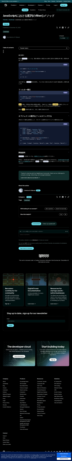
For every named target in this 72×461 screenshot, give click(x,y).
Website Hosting (58, 387)
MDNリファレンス (39, 156)
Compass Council (41, 396)
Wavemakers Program (42, 394)
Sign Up (7, 303)
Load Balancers (23, 404)
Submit (10, 325)
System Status (6, 442)
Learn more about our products (29, 177)
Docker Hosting (58, 392)
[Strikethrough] (24, 231)
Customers (5, 390)
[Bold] (20, 231)
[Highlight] (29, 231)
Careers (53, 1)
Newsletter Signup (41, 400)
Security (5, 404)
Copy (65, 64)
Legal (4, 400)
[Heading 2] (32, 231)
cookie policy (34, 457)
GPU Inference (57, 383)
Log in (55, 5)
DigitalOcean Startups (42, 392)
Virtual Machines (58, 400)
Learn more (31, 303)
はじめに (21, 55)
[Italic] (21, 231)
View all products (19, 356)
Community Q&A (41, 383)
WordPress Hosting (58, 398)
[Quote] (38, 231)
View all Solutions (58, 402)
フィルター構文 (25, 89)
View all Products (24, 429)
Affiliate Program (6, 396)
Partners (5, 392)
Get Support (59, 1)
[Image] (27, 231)
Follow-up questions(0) (49, 223)
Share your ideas (7, 444)
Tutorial (6, 24)
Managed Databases (25, 407)
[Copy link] (68, 27)
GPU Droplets (23, 383)
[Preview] (66, 231)
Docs (49, 1)
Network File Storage (25, 413)
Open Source (40, 398)
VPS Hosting (57, 385)
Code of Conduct (41, 413)
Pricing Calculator (41, 407)
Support (5, 435)
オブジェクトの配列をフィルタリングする (35, 116)
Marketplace (40, 402)
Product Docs (42, 10)
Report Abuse (6, 440)
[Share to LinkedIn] (63, 27)
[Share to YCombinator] (65, 27)
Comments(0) (36, 223)
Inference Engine (24, 387)
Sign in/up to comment (26, 248)
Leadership (5, 383)
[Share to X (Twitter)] (57, 27)
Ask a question (49, 208)
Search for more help (61, 208)
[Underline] (23, 231)
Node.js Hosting (58, 394)
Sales (4, 438)
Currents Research (41, 390)
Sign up (63, 5)
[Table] (41, 231)
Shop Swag (39, 415)
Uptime (21, 417)
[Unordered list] (35, 231)
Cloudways (22, 427)
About (4, 381)
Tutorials (25, 10)
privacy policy (35, 454)
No (65, 214)
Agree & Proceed (64, 453)
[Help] (67, 231)
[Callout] (39, 231)
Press (4, 398)
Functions (22, 400)
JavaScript (11, 19)
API (20, 415)
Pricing (38, 404)
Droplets (22, 396)
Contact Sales (66, 1)
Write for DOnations (41, 387)
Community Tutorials (41, 381)
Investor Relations (7, 407)
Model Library (23, 394)
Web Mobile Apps (58, 396)
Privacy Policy (6, 402)
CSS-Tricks (39, 385)
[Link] (26, 231)
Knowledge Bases (24, 381)
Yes (61, 214)
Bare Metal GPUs (24, 385)
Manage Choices (64, 458)
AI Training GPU (57, 381)
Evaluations (22, 392)
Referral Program (7, 394)
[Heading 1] (30, 231)
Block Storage (23, 411)
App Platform (23, 402)
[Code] (42, 231)
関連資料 (22, 152)
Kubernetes (22, 398)
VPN (55, 390)
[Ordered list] (36, 231)
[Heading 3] (33, 231)
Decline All (64, 456)
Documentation (40, 409)
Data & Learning (23, 390)
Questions (32, 10)
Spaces (21, 409)
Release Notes (40, 411)
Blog (46, 1)
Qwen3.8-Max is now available (9, 1)
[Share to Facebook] (60, 27)
